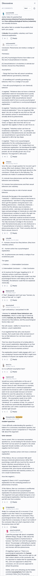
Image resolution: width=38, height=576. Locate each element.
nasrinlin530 (10, 13)
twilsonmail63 (10, 43)
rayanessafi (10, 377)
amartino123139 (15, 530)
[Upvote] (2, 38)
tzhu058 (8, 238)
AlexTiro (8, 364)
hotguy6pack (10, 507)
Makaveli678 (10, 291)
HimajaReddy (10, 417)
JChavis (8, 162)
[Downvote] (7, 38)
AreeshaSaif (10, 305)
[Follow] (34, 8)
